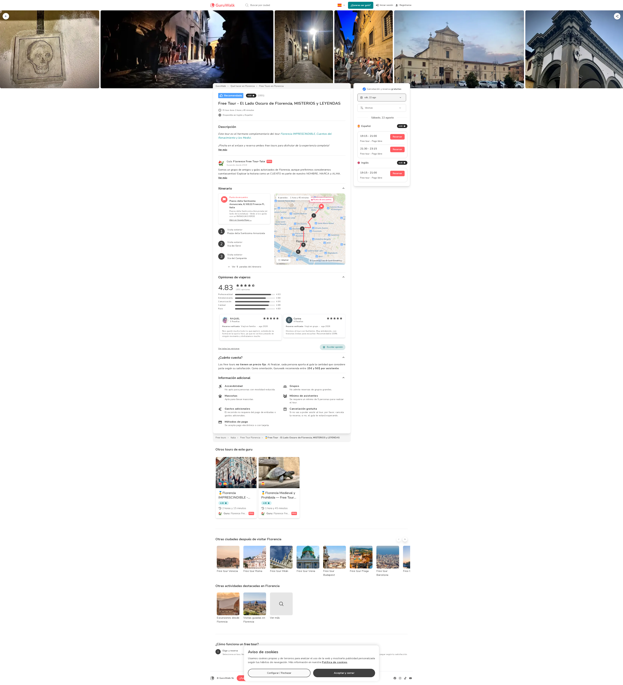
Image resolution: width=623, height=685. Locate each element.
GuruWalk (221, 86)
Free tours (221, 437)
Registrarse (405, 5)
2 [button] (313, 215)
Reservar (397, 136)
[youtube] (410, 678)
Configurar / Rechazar (279, 673)
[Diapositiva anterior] (7, 49)
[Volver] (6, 16)
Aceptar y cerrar (344, 673)
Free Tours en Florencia (271, 86)
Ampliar (285, 260)
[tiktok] (405, 678)
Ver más (222, 149)
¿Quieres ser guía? (361, 5)
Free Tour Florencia (250, 437)
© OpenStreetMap (334, 260)
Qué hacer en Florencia (243, 86)
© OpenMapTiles (317, 260)
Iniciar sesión (386, 5)
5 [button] (298, 251)
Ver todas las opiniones (228, 348)
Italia (233, 437)
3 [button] (302, 228)
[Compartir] (617, 16)
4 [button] (303, 244)
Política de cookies (334, 662)
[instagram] (400, 678)
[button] (321, 206)
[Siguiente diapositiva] (615, 49)
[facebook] (395, 678)
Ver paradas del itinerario (246, 266)
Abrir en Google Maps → (240, 220)
